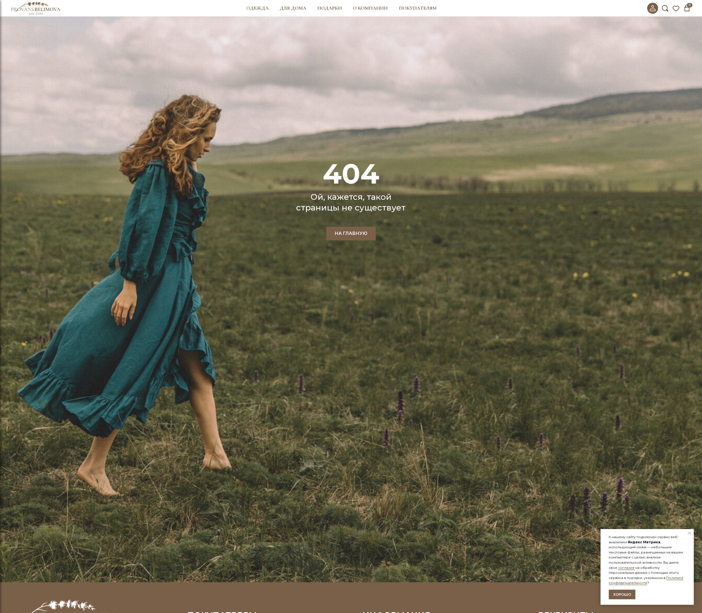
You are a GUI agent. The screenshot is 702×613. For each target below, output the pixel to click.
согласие (626, 568)
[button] (257, 8)
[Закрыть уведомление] (689, 533)
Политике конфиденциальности (646, 580)
